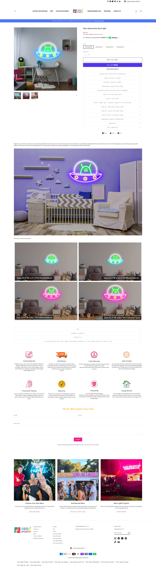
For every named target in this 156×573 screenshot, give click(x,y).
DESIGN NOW (35, 511)
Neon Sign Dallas (35, 562)
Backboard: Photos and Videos (112, 86)
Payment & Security (78, 333)
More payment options (112, 69)
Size (84, 44)
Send (78, 439)
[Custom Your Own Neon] (34, 480)
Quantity (86, 51)
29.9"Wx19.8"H (88, 47)
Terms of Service (92, 444)
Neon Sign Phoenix (36, 565)
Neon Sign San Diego (122, 562)
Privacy (54, 531)
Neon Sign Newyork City (77, 562)
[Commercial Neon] (78, 480)
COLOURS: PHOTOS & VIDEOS (113, 82)
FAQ (78, 329)
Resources (107, 11)
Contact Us (117, 11)
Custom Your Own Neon (40, 11)
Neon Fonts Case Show (58, 543)
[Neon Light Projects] (121, 480)
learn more (121, 511)
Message (17, 423)
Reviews (55, 526)
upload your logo (78, 511)
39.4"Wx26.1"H (109, 47)
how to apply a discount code (112, 115)
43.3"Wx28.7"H (120, 47)
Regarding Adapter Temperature (113, 119)
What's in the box (112, 98)
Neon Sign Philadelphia (92, 562)
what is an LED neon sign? (112, 94)
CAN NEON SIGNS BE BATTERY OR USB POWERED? (112, 90)
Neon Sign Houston (47, 562)
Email (80, 415)
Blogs (34, 533)
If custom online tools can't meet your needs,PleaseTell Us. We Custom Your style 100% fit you (78, 341)
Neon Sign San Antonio (107, 562)
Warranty (112, 123)
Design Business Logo (94, 11)
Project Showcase (57, 536)
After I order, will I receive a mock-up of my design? (112, 102)
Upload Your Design (62, 11)
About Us (35, 531)
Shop (51, 11)
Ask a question (112, 127)
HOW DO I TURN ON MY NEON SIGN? (112, 106)
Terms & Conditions (37, 536)
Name (15, 415)
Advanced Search (37, 526)
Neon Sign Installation (57, 540)
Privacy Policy (84, 444)
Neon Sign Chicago (22, 562)
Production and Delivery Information (112, 74)
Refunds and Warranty (38, 538)
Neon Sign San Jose (23, 565)
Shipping (90, 34)
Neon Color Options (57, 538)
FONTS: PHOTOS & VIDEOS (112, 78)
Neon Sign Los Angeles (61, 562)
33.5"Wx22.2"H (99, 47)
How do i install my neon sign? (113, 111)
